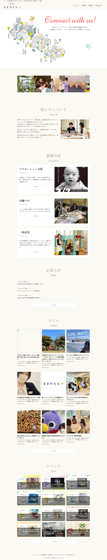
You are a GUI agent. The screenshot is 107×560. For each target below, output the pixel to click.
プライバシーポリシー (59, 554)
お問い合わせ (70, 554)
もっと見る (53, 305)
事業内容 (44, 554)
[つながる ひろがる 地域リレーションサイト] (12, 5)
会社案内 (50, 554)
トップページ (37, 554)
